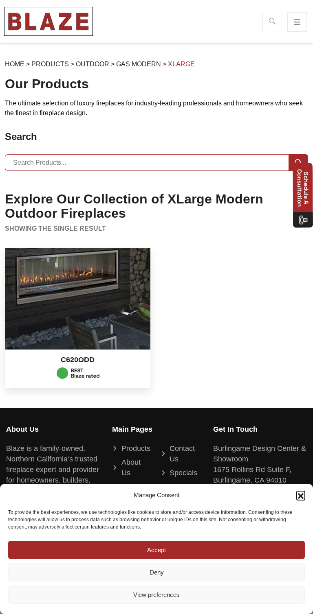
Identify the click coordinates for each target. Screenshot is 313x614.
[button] (301, 495)
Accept (156, 549)
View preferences (156, 594)
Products (50, 64)
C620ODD (78, 360)
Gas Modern (138, 64)
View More (77, 299)
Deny (157, 572)
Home (14, 64)
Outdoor (92, 64)
